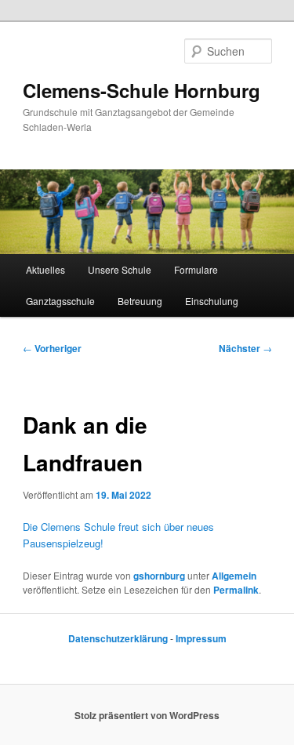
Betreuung (140, 300)
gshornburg (159, 576)
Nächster (245, 348)
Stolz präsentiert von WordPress (147, 715)
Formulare (196, 269)
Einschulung (211, 300)
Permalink (236, 590)
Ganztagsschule (60, 300)
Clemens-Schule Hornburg (141, 90)
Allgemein (234, 576)
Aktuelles (45, 269)
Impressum (201, 638)
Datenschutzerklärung (119, 638)
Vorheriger (52, 348)
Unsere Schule (119, 269)
